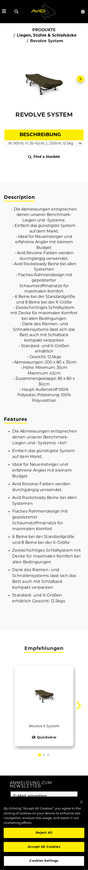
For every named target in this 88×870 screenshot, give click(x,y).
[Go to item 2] (44, 755)
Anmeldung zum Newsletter (31, 785)
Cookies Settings (43, 860)
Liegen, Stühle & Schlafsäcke (47, 36)
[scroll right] (80, 79)
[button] (44, 79)
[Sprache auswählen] (83, 12)
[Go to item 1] (39, 754)
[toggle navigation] (4, 11)
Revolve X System (44, 726)
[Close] (81, 802)
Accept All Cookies (44, 847)
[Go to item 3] (48, 755)
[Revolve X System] (44, 694)
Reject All (44, 832)
